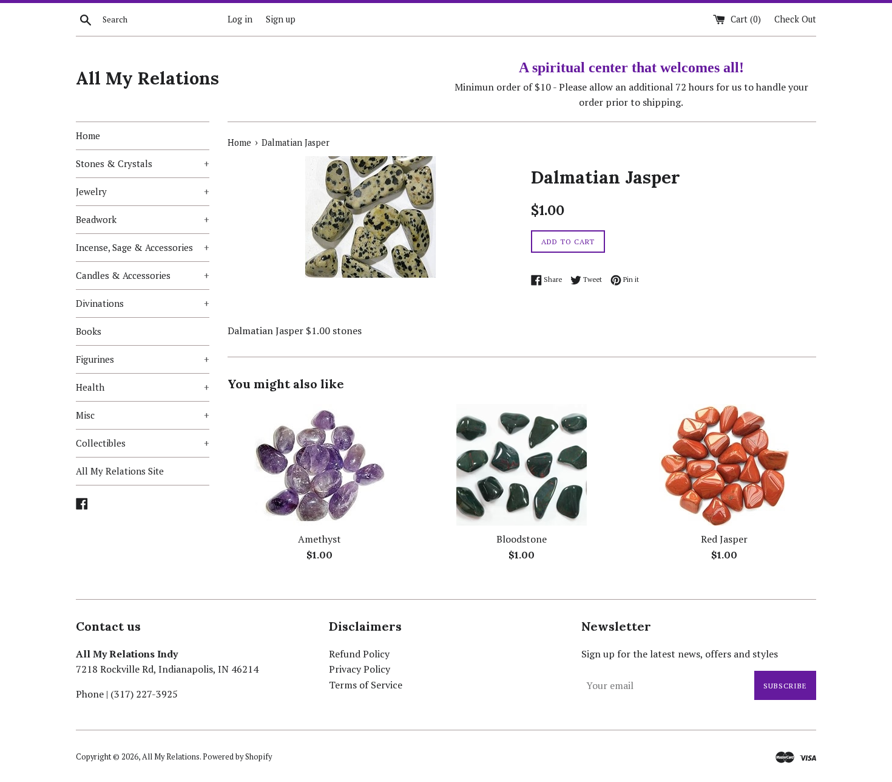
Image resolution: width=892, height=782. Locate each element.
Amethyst (319, 539)
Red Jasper (724, 539)
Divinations (142, 303)
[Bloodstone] (521, 465)
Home (88, 135)
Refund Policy (359, 653)
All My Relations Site (120, 471)
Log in (240, 19)
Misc (142, 415)
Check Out (795, 19)
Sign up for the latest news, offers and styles (679, 653)
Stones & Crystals (142, 163)
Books (88, 331)
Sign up (281, 19)
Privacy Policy (359, 669)
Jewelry (142, 191)
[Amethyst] (319, 465)
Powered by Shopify (237, 757)
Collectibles (142, 443)
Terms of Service (365, 684)
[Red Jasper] (724, 465)
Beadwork (142, 219)
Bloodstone (521, 539)
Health (142, 387)
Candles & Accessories (142, 275)
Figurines (142, 359)
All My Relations (147, 78)
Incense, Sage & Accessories (142, 247)
